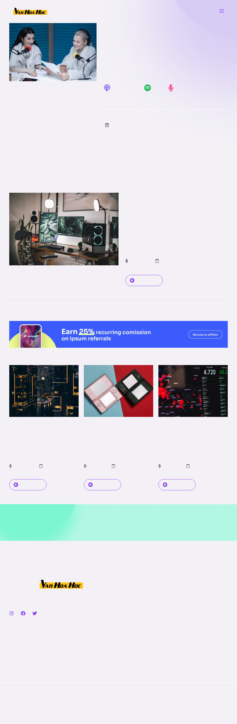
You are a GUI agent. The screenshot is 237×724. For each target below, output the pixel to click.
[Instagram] (11, 613)
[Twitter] (34, 613)
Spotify (151, 97)
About (131, 584)
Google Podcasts (184, 97)
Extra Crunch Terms (145, 654)
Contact (133, 592)
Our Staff (134, 600)
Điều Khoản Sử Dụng (146, 646)
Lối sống (17, 662)
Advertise (135, 608)
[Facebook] (23, 613)
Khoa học (18, 646)
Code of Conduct (142, 662)
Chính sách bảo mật (145, 638)
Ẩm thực (17, 638)
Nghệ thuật (19, 654)
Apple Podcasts (119, 97)
